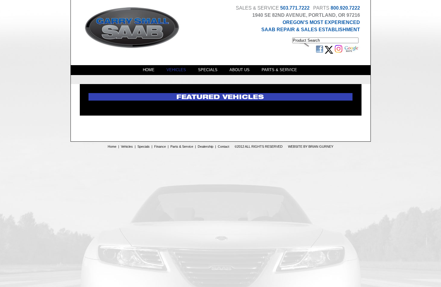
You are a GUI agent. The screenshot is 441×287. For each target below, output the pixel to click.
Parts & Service (181, 146)
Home (112, 146)
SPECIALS (208, 70)
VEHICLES (176, 70)
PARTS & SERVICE (279, 70)
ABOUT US (240, 70)
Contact (223, 146)
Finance (160, 146)
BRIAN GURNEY (320, 146)
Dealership (205, 146)
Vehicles (127, 146)
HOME (148, 70)
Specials (143, 146)
